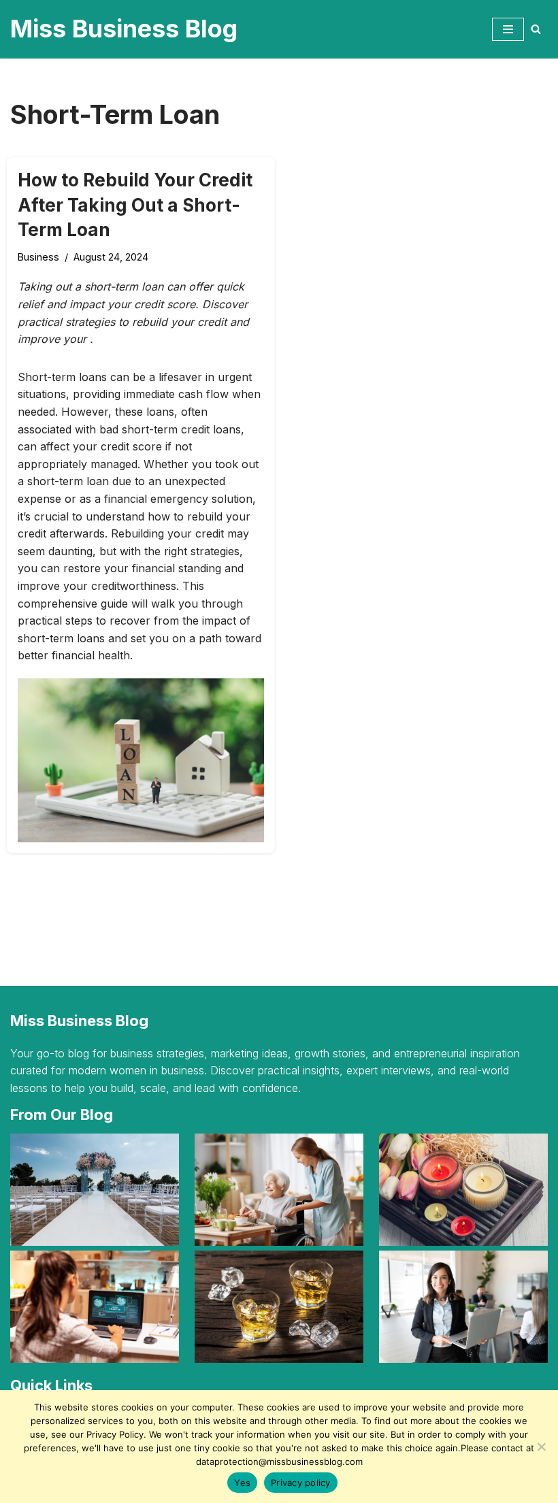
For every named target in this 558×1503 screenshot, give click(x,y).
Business (38, 257)
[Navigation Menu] (508, 29)
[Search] (536, 29)
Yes (242, 1482)
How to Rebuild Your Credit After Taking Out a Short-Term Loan (135, 204)
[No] (541, 1446)
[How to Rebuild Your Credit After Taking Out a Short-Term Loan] (141, 760)
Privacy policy (301, 1482)
